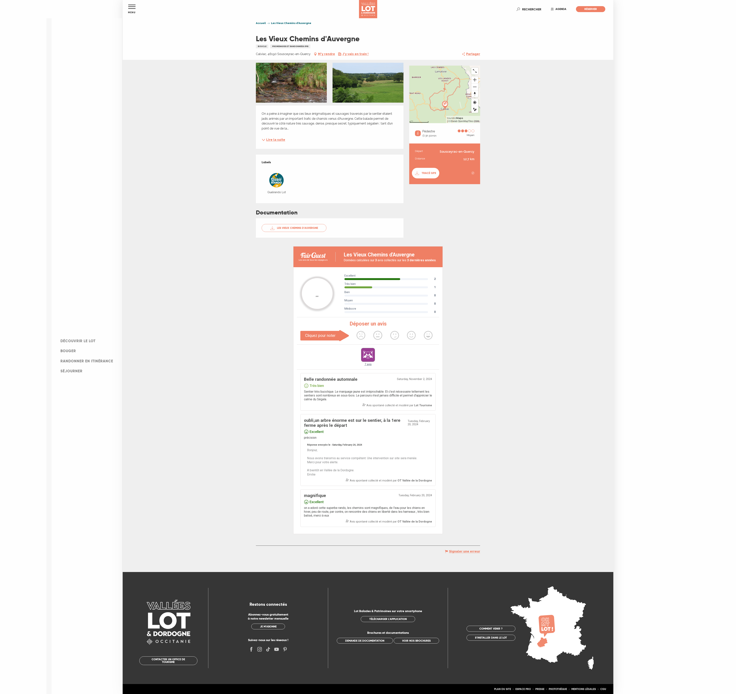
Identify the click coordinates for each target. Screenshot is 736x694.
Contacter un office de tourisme (168, 661)
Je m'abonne (268, 626)
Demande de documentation (364, 640)
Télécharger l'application (388, 619)
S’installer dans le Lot (491, 637)
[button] (531, 9)
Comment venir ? (491, 628)
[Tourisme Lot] (368, 9)
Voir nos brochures (416, 640)
